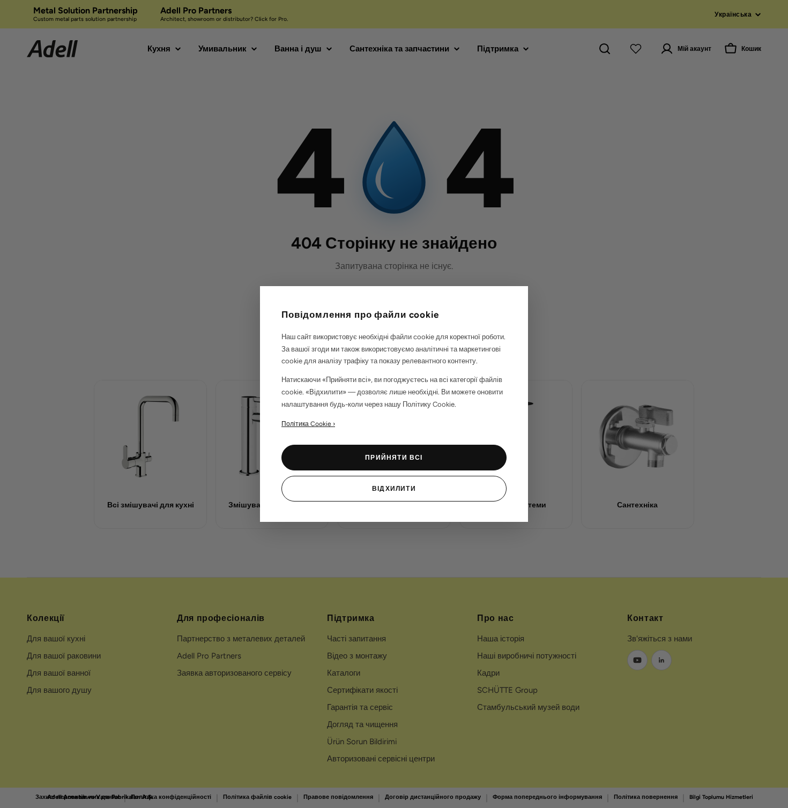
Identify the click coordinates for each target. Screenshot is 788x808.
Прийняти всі (393, 457)
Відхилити (394, 488)
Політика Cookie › (308, 424)
